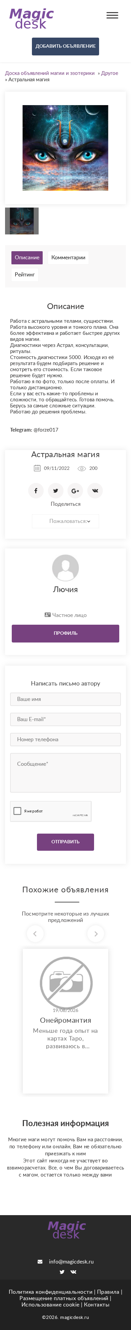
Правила (108, 1292)
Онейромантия (65, 1020)
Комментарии (68, 257)
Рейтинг (25, 274)
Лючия (65, 590)
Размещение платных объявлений (63, 1298)
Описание (27, 257)
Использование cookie (50, 1304)
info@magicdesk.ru (71, 1262)
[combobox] (65, 521)
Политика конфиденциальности (51, 1292)
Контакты (97, 1304)
